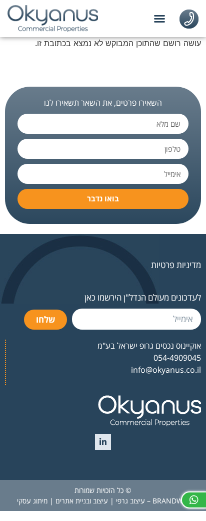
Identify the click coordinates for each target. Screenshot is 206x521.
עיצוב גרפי (130, 500)
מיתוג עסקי (32, 500)
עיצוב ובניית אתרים (82, 500)
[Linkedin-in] (103, 442)
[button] (159, 19)
